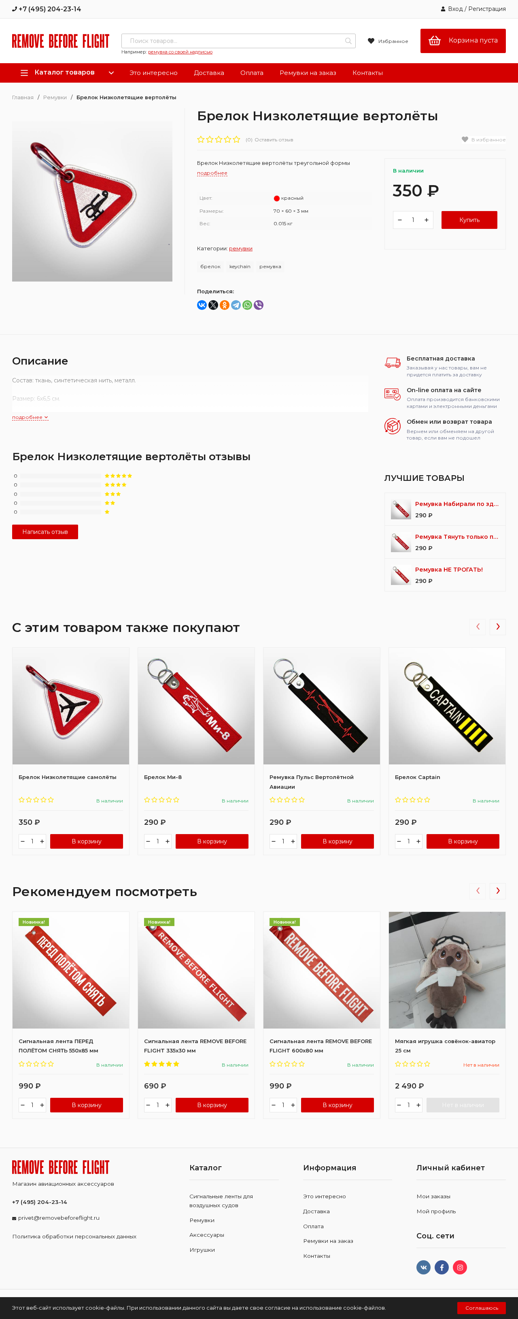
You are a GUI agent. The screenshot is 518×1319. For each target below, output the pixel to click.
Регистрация (487, 9)
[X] (213, 305)
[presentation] (477, 627)
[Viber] (258, 305)
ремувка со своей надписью (180, 52)
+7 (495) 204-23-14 (49, 9)
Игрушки (202, 1249)
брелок (210, 266)
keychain (240, 266)
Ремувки (55, 97)
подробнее (28, 417)
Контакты (367, 73)
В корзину (87, 841)
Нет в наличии (463, 1105)
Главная (23, 97)
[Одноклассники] (224, 305)
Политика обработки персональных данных (74, 1236)
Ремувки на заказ (308, 73)
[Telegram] (236, 305)
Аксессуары (206, 1234)
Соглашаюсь (481, 1308)
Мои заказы (433, 1196)
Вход (455, 9)
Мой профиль (436, 1211)
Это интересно (154, 73)
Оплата (251, 73)
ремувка (270, 266)
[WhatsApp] (247, 305)
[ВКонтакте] (202, 305)
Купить (469, 220)
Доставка (209, 73)
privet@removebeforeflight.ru (59, 1217)
